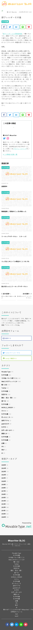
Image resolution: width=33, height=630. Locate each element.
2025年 (3, 465)
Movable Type (5, 372)
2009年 (3, 517)
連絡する (8, 338)
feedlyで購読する (11, 358)
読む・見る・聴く (7, 398)
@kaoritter (4, 544)
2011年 (3, 510)
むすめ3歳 (4, 404)
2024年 (3, 468)
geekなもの (5, 424)
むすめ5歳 (4, 437)
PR (2, 446)
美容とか (4, 433)
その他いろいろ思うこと (9, 378)
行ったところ (5, 417)
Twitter (3, 388)
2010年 (3, 514)
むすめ (3, 427)
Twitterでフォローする (12, 353)
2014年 (3, 501)
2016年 (3, 494)
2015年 (3, 497)
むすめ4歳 (4, 414)
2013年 (3, 504)
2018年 (3, 488)
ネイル (3, 411)
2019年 (3, 484)
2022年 (3, 475)
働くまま (4, 385)
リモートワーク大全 (12, 325)
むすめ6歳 (4, 440)
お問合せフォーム (16, 612)
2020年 (3, 481)
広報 (2, 443)
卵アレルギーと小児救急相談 (12, 34)
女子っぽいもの (6, 430)
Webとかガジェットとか (9, 381)
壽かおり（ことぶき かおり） (11, 318)
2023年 (3, 471)
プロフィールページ (19, 149)
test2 (16, 616)
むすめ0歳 (5, 22)
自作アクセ (5, 420)
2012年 (3, 507)
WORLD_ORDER (7, 407)
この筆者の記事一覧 (10, 154)
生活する (4, 394)
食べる (3, 401)
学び (2, 450)
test (16, 614)
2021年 (3, 478)
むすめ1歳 (4, 391)
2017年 (3, 491)
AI (2, 453)
